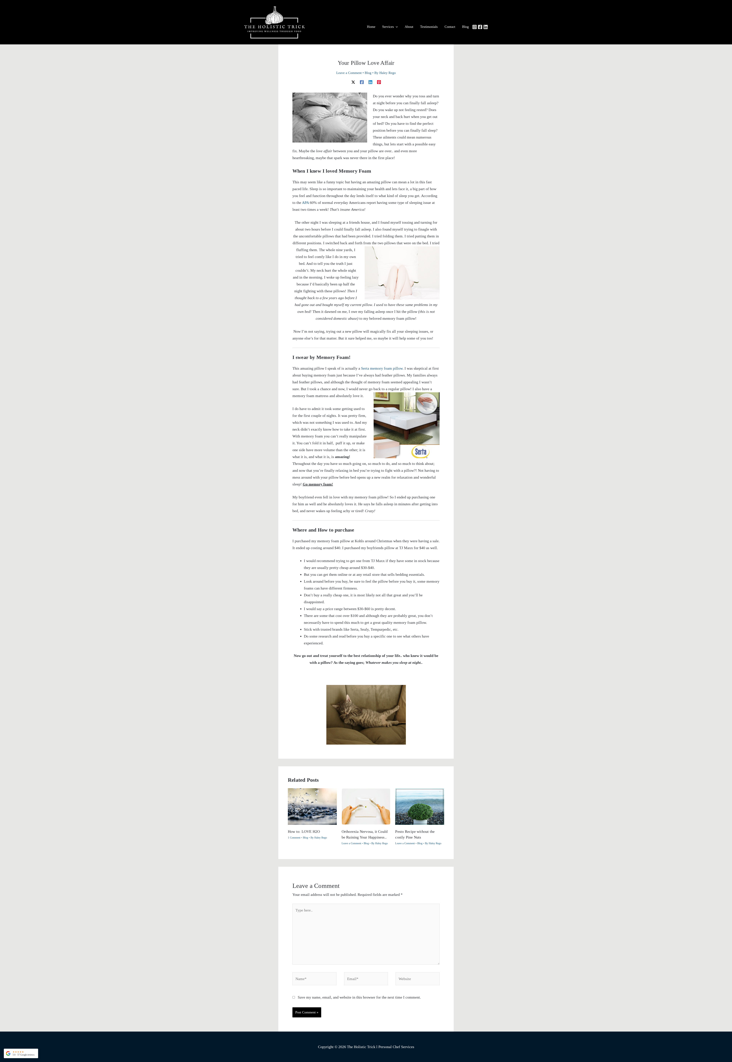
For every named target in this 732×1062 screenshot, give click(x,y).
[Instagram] (474, 27)
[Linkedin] (485, 27)
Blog (368, 73)
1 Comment (294, 837)
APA (305, 202)
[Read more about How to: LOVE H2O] (312, 806)
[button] (21, 1053)
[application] (396, 27)
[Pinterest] (379, 81)
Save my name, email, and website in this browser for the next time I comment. (359, 997)
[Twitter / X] (353, 81)
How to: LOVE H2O (304, 831)
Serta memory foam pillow (382, 368)
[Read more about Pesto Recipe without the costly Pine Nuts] (419, 806)
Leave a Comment (349, 73)
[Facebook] (480, 27)
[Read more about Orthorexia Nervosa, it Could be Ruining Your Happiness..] (366, 806)
